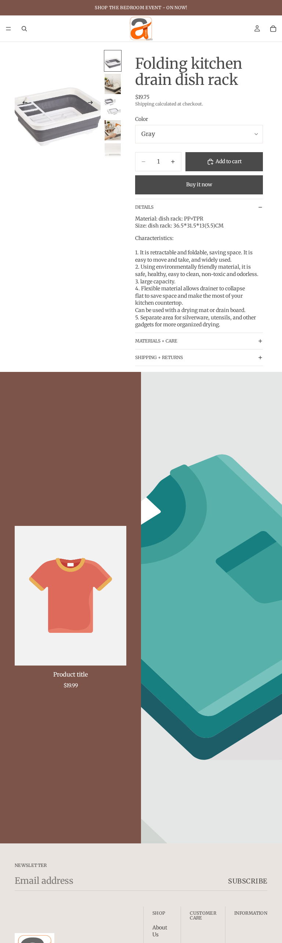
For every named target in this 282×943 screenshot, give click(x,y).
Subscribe (247, 881)
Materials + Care (156, 341)
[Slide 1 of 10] (113, 61)
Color (141, 119)
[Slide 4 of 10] (113, 130)
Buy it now (199, 184)
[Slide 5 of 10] (113, 153)
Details (144, 207)
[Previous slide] (23, 104)
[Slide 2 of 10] (113, 84)
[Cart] (273, 29)
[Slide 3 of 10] (113, 107)
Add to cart (229, 161)
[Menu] (8, 28)
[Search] (24, 29)
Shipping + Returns (159, 357)
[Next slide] (92, 104)
